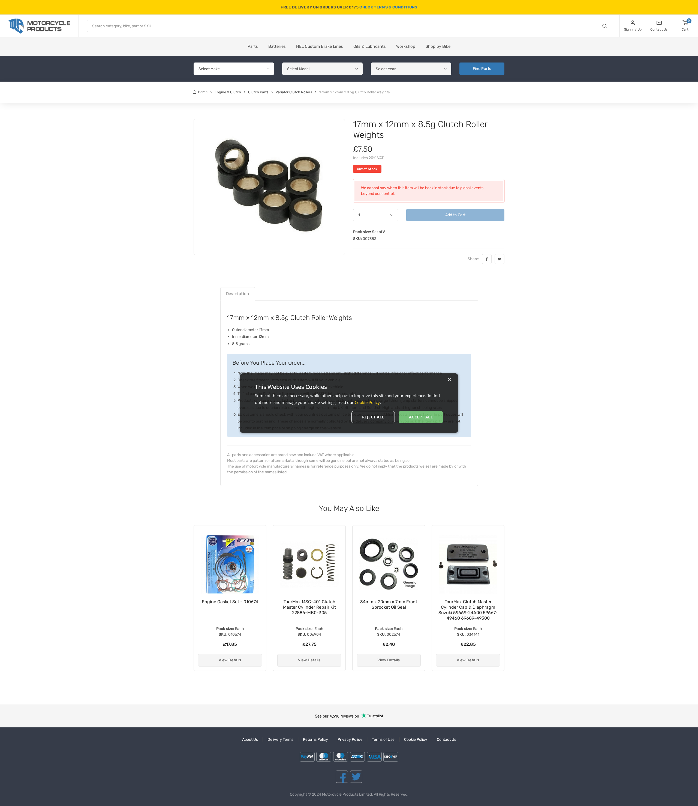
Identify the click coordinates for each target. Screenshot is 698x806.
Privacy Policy (350, 739)
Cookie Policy (415, 739)
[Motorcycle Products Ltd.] (39, 26)
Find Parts (482, 68)
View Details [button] (230, 660)
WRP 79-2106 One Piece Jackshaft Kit (468, 604)
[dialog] (349, 403)
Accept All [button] (421, 417)
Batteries (277, 46)
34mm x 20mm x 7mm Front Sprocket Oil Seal (309, 604)
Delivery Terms (280, 739)
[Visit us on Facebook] (342, 777)
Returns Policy (315, 739)
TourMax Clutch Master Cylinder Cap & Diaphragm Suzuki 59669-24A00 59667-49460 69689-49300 (388, 610)
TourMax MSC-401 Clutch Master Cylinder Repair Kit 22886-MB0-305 (230, 607)
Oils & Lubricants (369, 46)
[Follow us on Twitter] (356, 777)
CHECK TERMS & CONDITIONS (388, 7)
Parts (253, 46)
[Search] (604, 27)
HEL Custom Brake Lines (319, 46)
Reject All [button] (373, 417)
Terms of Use (383, 739)
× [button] (449, 379)
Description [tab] (237, 293)
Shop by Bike (438, 46)
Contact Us (446, 739)
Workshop (405, 46)
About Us (250, 739)
